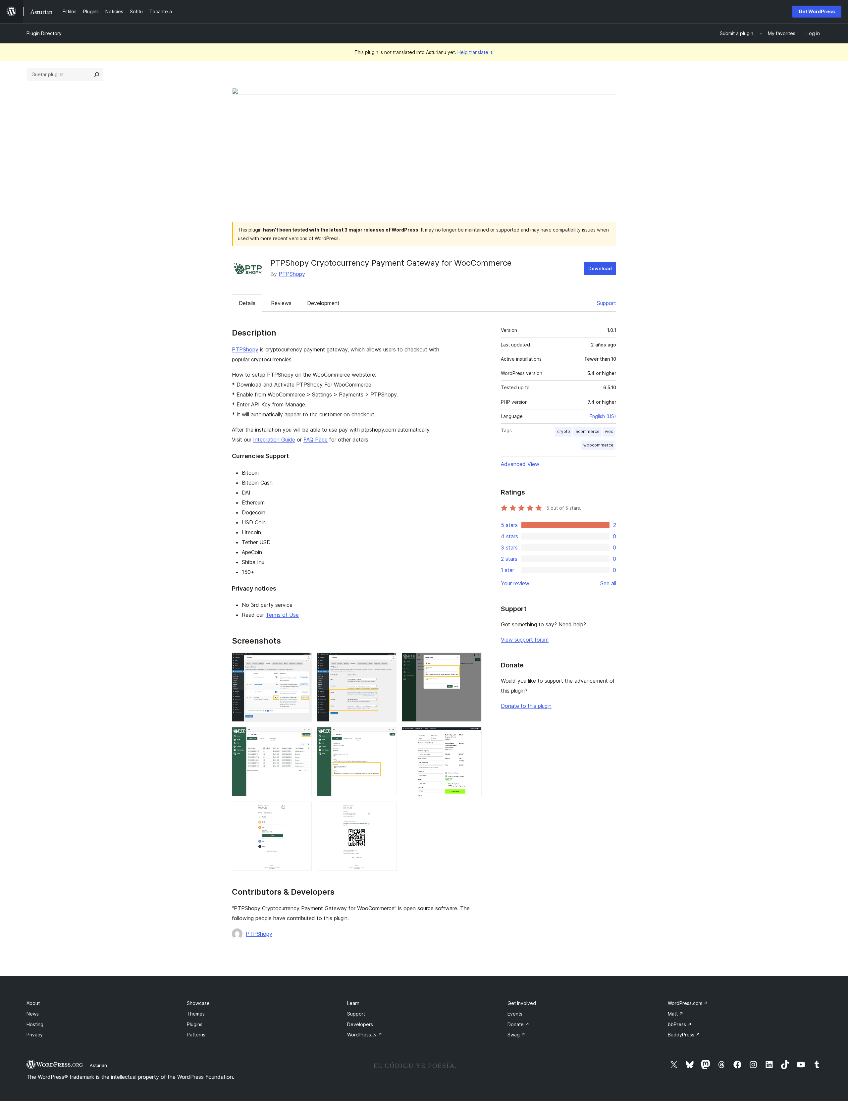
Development (323, 303)
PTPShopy (292, 274)
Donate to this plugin (526, 706)
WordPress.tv (364, 1034)
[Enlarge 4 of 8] (302, 736)
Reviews (281, 303)
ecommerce (587, 431)
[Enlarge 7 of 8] (302, 810)
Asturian (98, 1065)
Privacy (34, 1034)
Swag (516, 1034)
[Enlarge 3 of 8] (472, 661)
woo (609, 431)
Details (247, 303)
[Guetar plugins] (96, 74)
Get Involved (521, 1003)
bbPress (680, 1024)
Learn (353, 1003)
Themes (196, 1014)
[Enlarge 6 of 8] (472, 736)
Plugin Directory (44, 33)
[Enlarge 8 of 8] (387, 810)
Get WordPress (817, 11)
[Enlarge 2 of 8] (387, 661)
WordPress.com (688, 1003)
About (33, 1003)
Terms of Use (282, 614)
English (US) (603, 416)
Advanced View (520, 464)
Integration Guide (274, 439)
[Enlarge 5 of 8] (387, 736)
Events (514, 1014)
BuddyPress (684, 1034)
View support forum (525, 639)
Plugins (194, 1024)
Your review (515, 583)
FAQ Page (315, 439)
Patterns (196, 1034)
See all (608, 583)
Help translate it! (475, 52)
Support (606, 303)
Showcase (198, 1003)
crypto (563, 431)
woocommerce (598, 445)
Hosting (34, 1024)
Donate (518, 1024)
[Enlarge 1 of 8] (302, 661)
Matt (675, 1014)
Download (600, 268)
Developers (360, 1024)
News (32, 1014)
